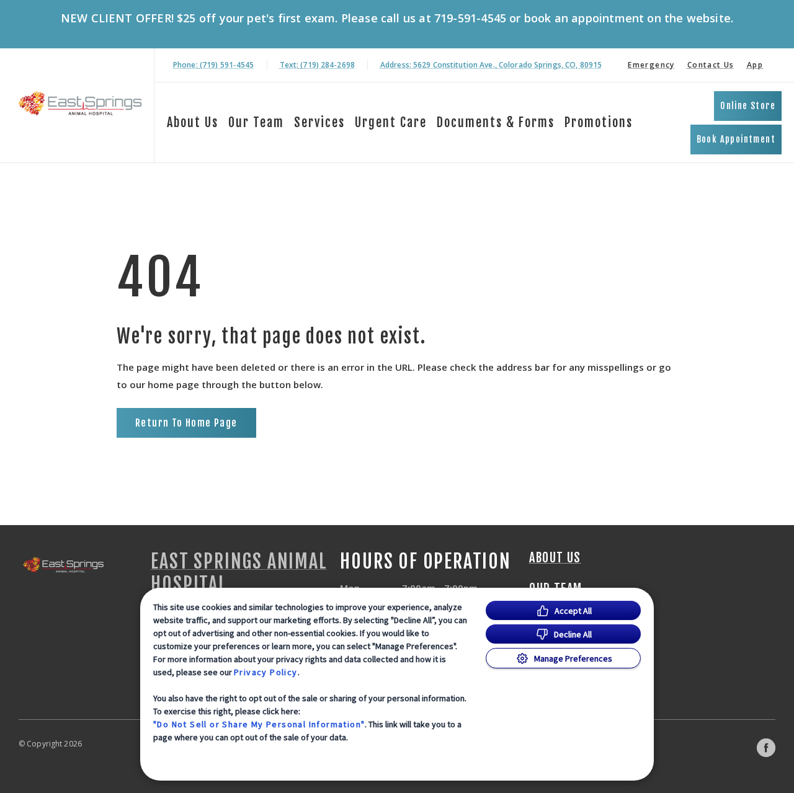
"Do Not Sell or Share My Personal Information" (259, 724)
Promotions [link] (598, 122)
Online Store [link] (747, 105)
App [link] (755, 65)
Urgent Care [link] (391, 122)
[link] (80, 103)
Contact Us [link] (710, 65)
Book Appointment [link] (736, 139)
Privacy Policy (266, 672)
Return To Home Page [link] (186, 423)
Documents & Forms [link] (496, 122)
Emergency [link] (651, 65)
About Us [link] (192, 122)
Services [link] (319, 122)
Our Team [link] (256, 122)
